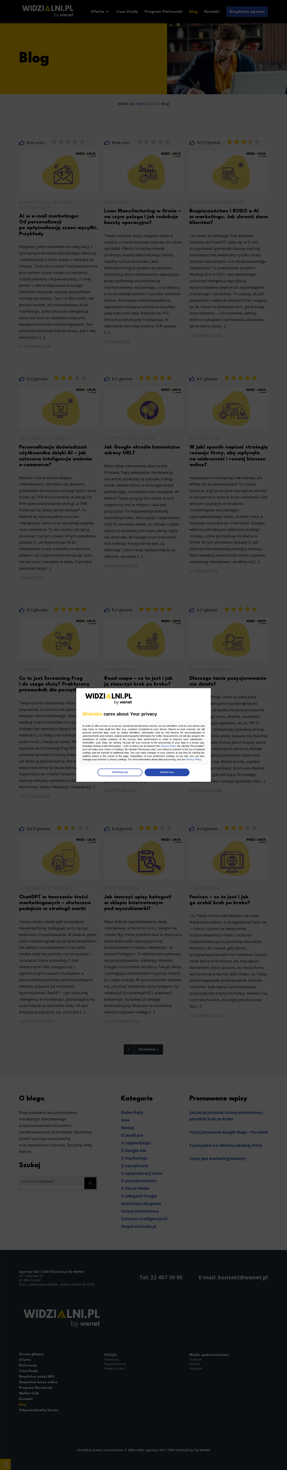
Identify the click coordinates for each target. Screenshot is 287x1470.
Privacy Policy (168, 746)
